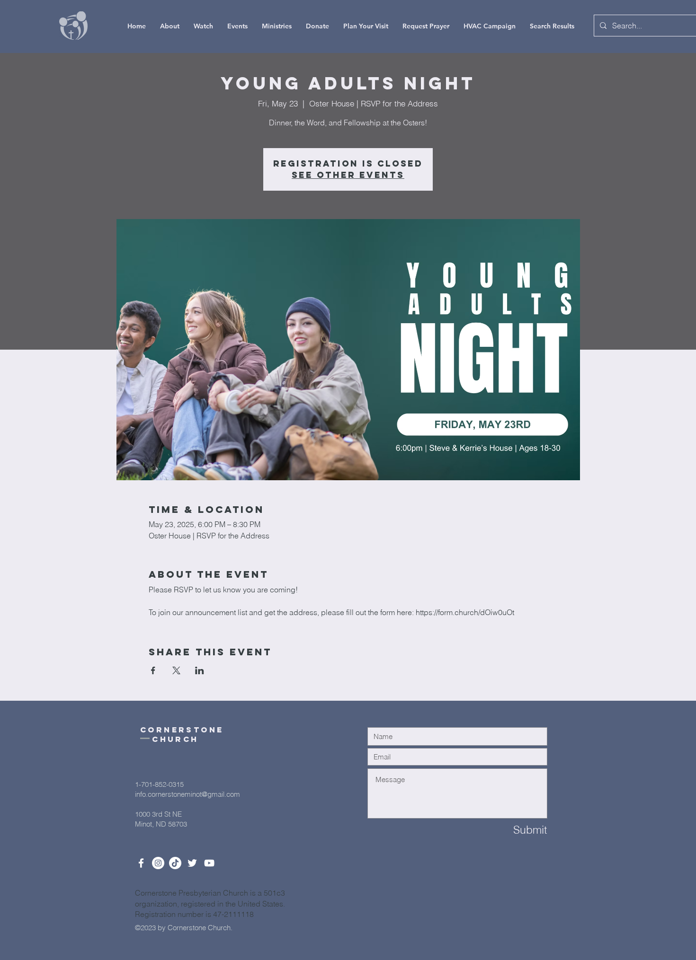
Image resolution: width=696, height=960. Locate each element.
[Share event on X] (176, 670)
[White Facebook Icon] (141, 863)
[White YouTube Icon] (209, 863)
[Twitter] (192, 863)
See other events (348, 174)
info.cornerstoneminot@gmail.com (187, 794)
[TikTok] (175, 863)
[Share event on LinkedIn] (199, 670)
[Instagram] (158, 863)
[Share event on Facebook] (153, 670)
